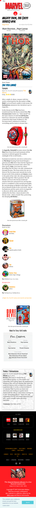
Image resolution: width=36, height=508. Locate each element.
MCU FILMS (17, 454)
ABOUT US (24, 454)
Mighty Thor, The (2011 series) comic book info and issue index (17, 298)
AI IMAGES (6, 454)
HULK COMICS (22, 448)
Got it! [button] (28, 502)
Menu (4, 1)
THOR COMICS (20, 450)
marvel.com (28, 459)
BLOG (11, 454)
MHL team (10, 495)
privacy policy (13, 459)
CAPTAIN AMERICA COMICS (11, 448)
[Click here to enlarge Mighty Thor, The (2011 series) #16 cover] (17, 79)
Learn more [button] (6, 505)
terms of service (20, 459)
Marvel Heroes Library (17, 482)
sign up (7, 459)
